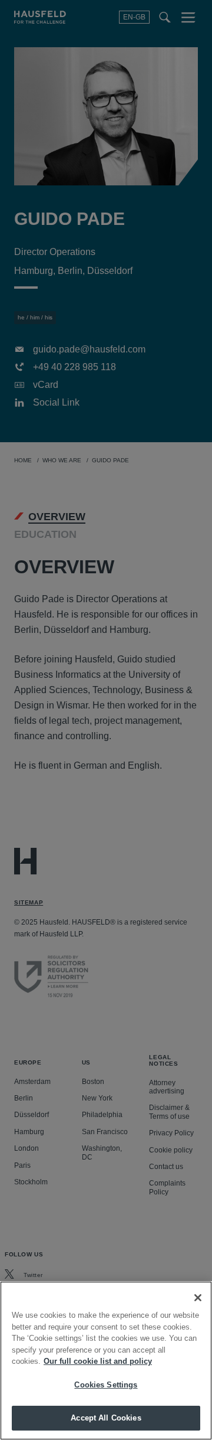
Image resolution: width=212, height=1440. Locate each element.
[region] (106, 1360)
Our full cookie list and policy (98, 1361)
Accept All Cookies (106, 1417)
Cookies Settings (105, 1384)
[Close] (198, 1298)
